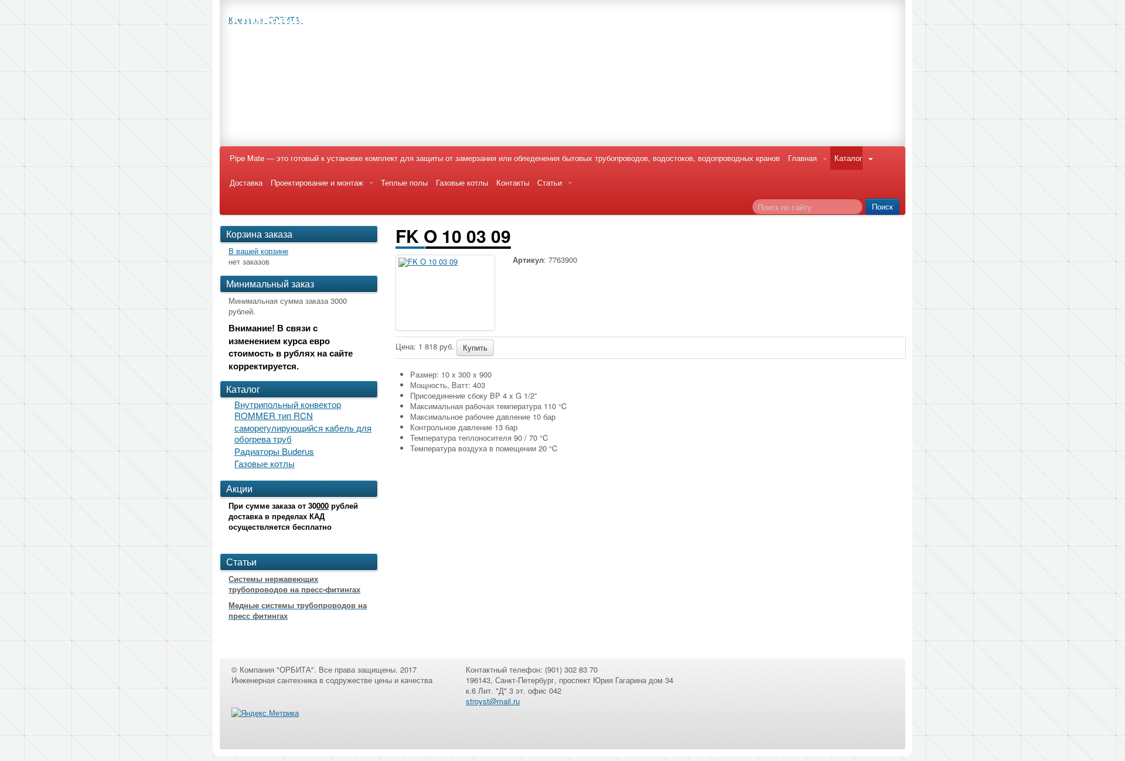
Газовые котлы (462, 182)
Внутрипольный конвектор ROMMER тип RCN (287, 409)
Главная (802, 157)
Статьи (549, 182)
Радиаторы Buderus (274, 451)
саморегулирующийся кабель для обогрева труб (302, 433)
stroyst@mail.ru (493, 701)
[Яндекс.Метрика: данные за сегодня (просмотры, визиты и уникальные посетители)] (265, 713)
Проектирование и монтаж (317, 182)
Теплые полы (404, 182)
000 (322, 505)
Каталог (848, 157)
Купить (475, 347)
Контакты (512, 182)
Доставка (246, 182)
